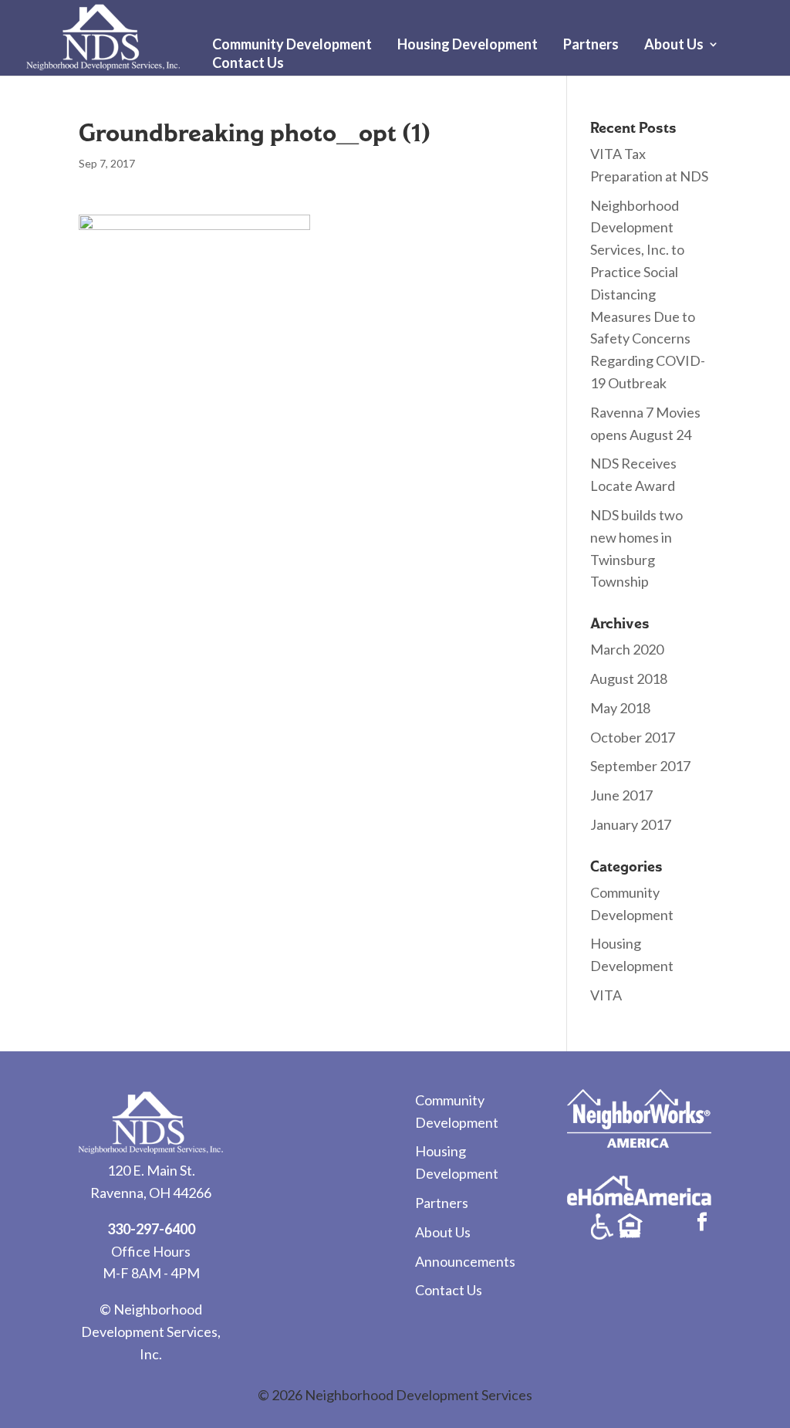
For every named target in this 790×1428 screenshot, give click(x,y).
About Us (674, 45)
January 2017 (630, 824)
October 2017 (632, 737)
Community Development (292, 45)
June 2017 (621, 795)
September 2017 (640, 765)
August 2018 (628, 678)
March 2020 (626, 649)
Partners (591, 45)
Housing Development (467, 45)
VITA (606, 994)
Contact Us (248, 64)
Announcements (465, 1261)
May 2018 (620, 707)
